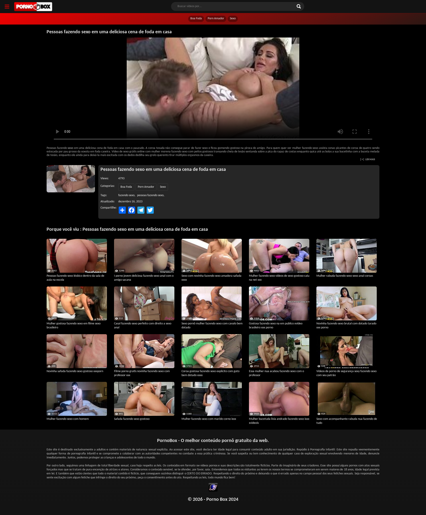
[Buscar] (299, 6)
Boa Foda (196, 18)
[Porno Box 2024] (33, 6)
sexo (70, 148)
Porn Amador (216, 18)
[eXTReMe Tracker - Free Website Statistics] (213, 488)
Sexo (233, 18)
